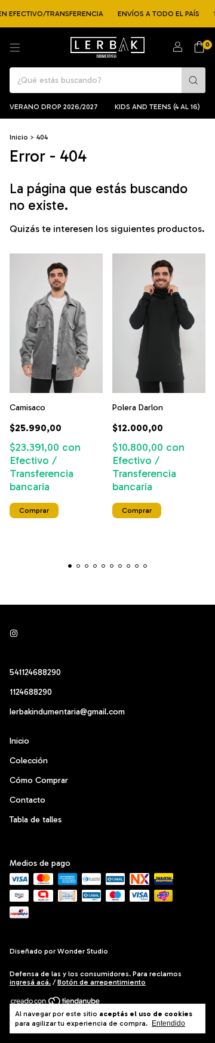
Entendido (168, 1023)
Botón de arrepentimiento (101, 982)
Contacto (27, 800)
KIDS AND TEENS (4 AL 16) (157, 107)
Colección (29, 761)
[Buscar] (193, 80)
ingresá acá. (30, 982)
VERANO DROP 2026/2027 (54, 107)
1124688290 (31, 692)
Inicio (19, 137)
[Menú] (15, 47)
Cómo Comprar (39, 780)
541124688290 (35, 672)
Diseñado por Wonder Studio (59, 951)
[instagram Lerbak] (14, 634)
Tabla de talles (36, 820)
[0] (199, 48)
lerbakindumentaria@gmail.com (67, 712)
